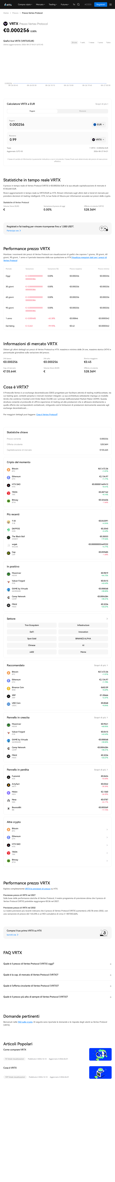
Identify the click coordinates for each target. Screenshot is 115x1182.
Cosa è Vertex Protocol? (47, 414)
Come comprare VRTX (14, 1049)
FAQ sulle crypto (25, 1022)
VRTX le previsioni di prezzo (37, 889)
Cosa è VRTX (10, 1067)
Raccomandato (56, 665)
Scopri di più (101, 104)
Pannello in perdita (56, 769)
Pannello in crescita (56, 717)
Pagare (32, 111)
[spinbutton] (49, 124)
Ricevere (82, 111)
